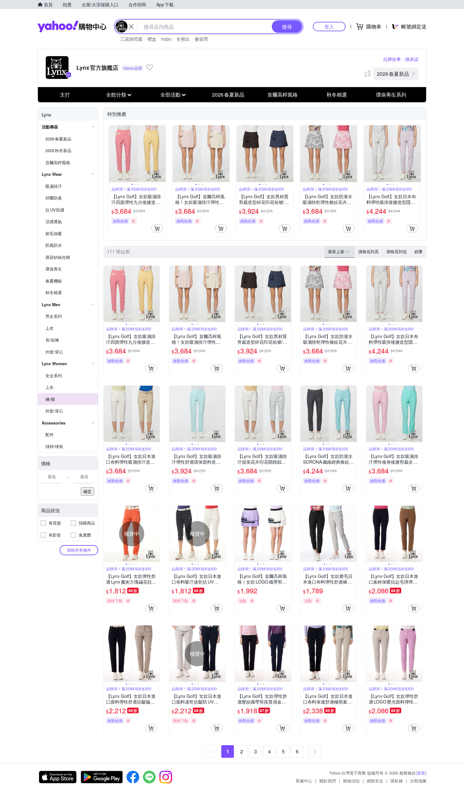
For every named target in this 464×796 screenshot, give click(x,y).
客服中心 (304, 781)
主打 (65, 94)
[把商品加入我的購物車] (157, 228)
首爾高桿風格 (282, 94)
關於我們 (327, 781)
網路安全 (375, 781)
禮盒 (151, 39)
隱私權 (396, 781)
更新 (421, 773)
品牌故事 (392, 59)
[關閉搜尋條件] (131, 26)
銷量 (418, 251)
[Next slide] (162, 154)
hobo (166, 39)
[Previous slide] (113, 154)
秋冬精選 (337, 94)
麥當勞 (201, 39)
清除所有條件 (79, 550)
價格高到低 (396, 251)
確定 (87, 491)
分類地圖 (418, 781)
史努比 (183, 39)
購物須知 (351, 781)
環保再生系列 (391, 94)
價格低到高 (368, 251)
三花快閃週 (131, 39)
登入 (329, 26)
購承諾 (412, 59)
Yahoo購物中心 (72, 26)
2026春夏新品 (393, 73)
